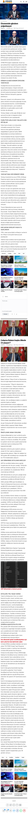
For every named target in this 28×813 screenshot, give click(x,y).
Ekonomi (4, 253)
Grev (3, 757)
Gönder (5, 314)
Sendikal (17, 757)
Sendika (11, 757)
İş (6, 757)
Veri (23, 253)
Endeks (9, 253)
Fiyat (15, 253)
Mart (19, 253)
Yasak (23, 757)
